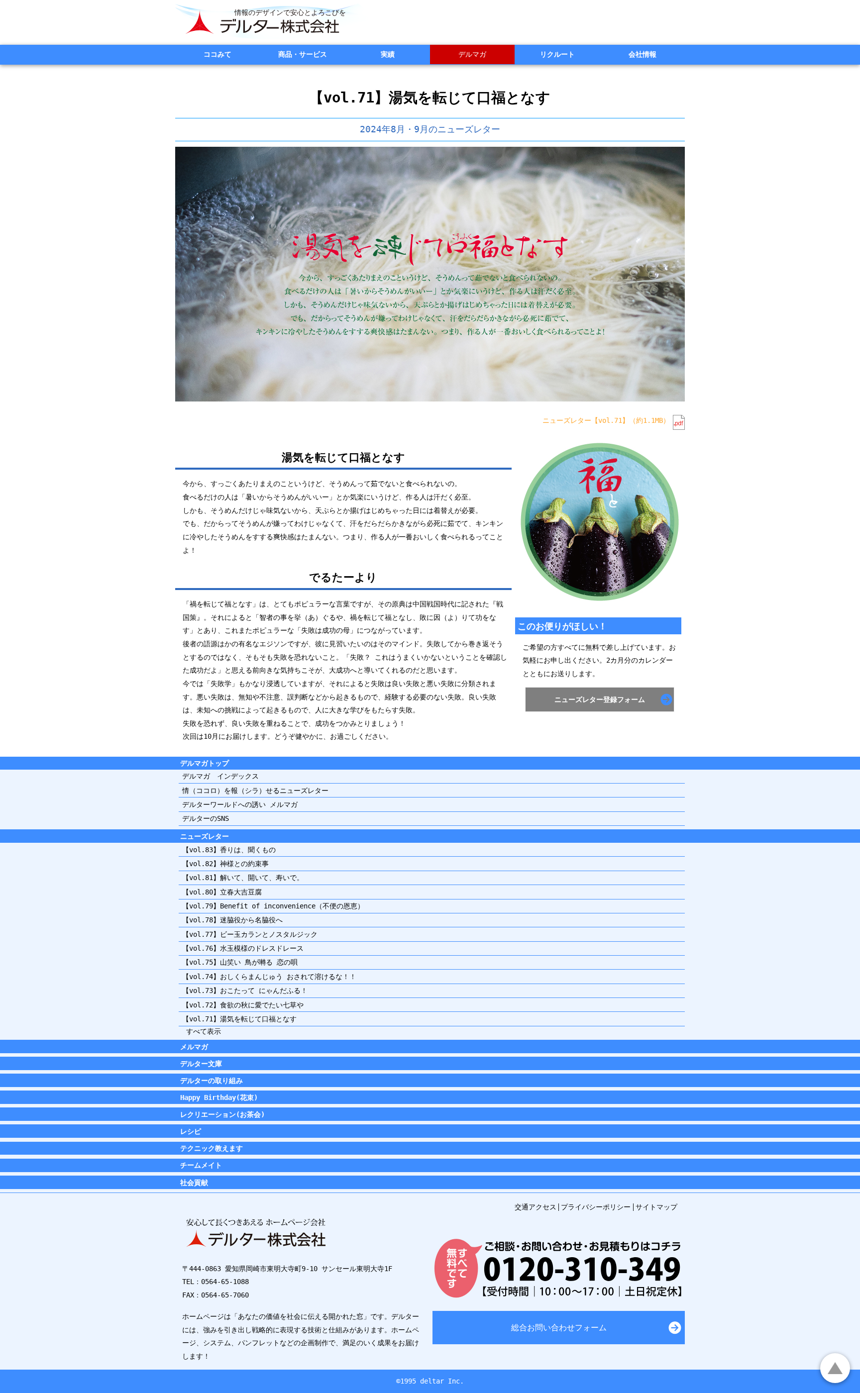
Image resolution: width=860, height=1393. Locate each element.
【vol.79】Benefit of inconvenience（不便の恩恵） (273, 906)
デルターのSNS (205, 818)
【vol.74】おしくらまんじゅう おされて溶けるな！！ (269, 977)
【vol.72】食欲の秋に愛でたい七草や (243, 1005)
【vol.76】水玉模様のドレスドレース (243, 948)
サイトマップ (656, 1206)
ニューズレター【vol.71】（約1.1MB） (606, 420)
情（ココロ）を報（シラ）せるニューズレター (255, 791)
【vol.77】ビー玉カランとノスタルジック (250, 934)
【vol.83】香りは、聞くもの (229, 850)
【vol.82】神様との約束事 (225, 864)
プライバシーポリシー (596, 1206)
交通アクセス (535, 1206)
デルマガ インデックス (220, 776)
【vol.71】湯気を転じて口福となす (239, 1019)
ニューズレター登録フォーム (599, 699)
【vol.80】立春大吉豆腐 (222, 892)
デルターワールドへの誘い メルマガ (240, 804)
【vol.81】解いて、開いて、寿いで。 (243, 878)
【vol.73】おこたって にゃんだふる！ (245, 991)
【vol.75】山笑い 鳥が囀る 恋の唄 (240, 962)
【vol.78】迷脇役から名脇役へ (232, 920)
